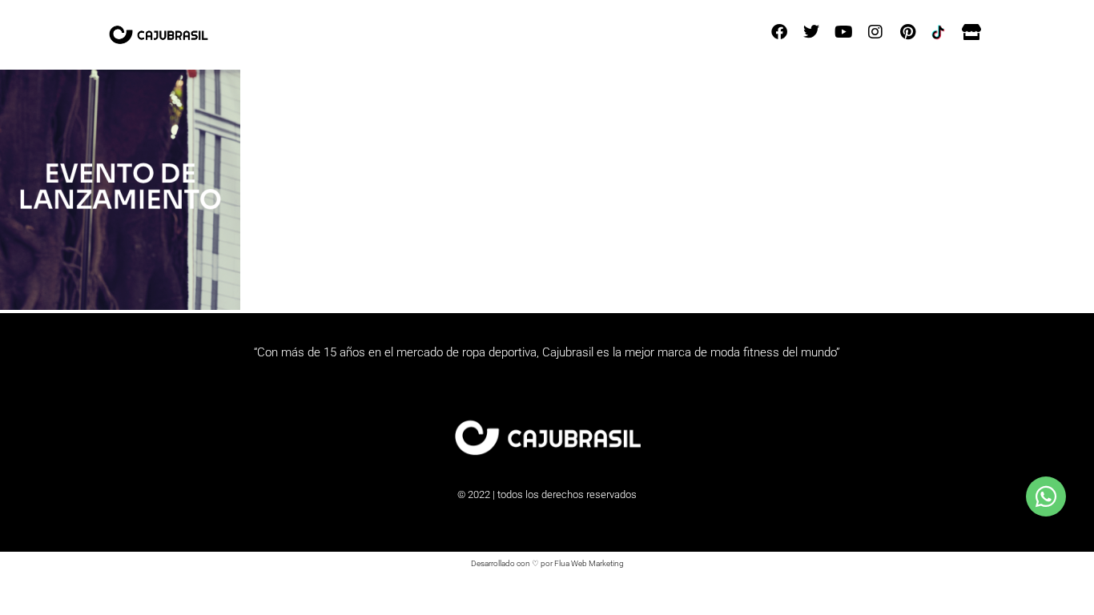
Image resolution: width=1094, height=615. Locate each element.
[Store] (971, 32)
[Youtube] (843, 32)
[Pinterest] (907, 32)
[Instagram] (875, 32)
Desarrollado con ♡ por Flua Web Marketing (547, 563)
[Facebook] (779, 32)
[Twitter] (811, 32)
